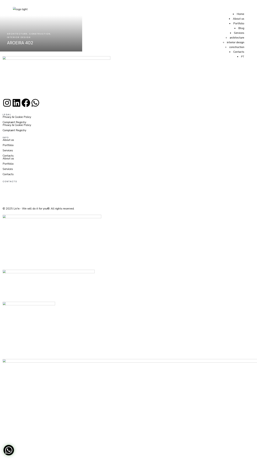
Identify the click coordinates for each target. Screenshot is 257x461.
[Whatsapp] (35, 102)
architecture (237, 38)
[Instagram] (7, 102)
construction (236, 47)
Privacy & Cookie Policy (17, 117)
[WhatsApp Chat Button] (8, 450)
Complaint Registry (14, 122)
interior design (235, 42)
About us (238, 19)
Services (239, 33)
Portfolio (238, 23)
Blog (241, 28)
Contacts (238, 52)
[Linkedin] (16, 102)
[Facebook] (26, 102)
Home (240, 14)
